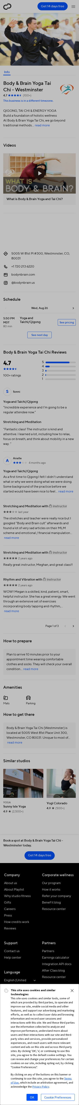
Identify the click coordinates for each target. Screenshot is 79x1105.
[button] (72, 990)
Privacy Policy (40, 1086)
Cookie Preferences (57, 1097)
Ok (32, 1097)
